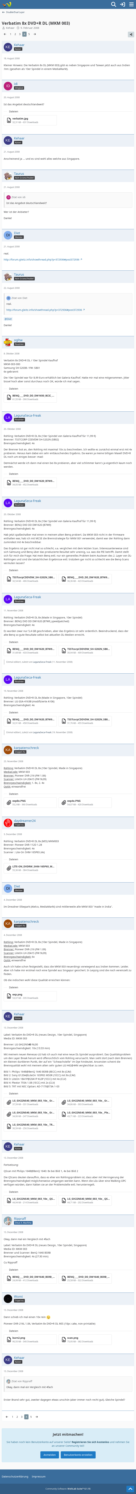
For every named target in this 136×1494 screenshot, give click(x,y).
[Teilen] (131, 34)
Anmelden (50, 1454)
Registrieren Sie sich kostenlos (90, 1442)
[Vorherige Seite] (5, 34)
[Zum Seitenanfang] (130, 1489)
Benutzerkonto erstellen (78, 1454)
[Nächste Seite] (35, 34)
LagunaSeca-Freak (42, 661)
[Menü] (131, 4)
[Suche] (113, 4)
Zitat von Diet (19, 298)
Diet (9, 319)
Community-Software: (68, 1488)
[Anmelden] (122, 4)
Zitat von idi (19, 197)
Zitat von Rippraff (22, 1381)
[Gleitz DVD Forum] (6, 4)
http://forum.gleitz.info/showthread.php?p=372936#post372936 (41, 259)
